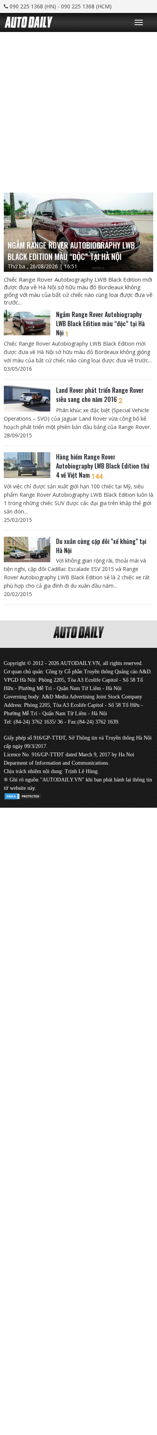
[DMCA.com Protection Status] (23, 795)
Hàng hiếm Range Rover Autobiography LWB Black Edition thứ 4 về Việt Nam (102, 466)
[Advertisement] (78, 110)
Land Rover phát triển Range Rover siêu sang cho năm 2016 (100, 395)
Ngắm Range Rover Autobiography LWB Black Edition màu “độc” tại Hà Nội (100, 323)
